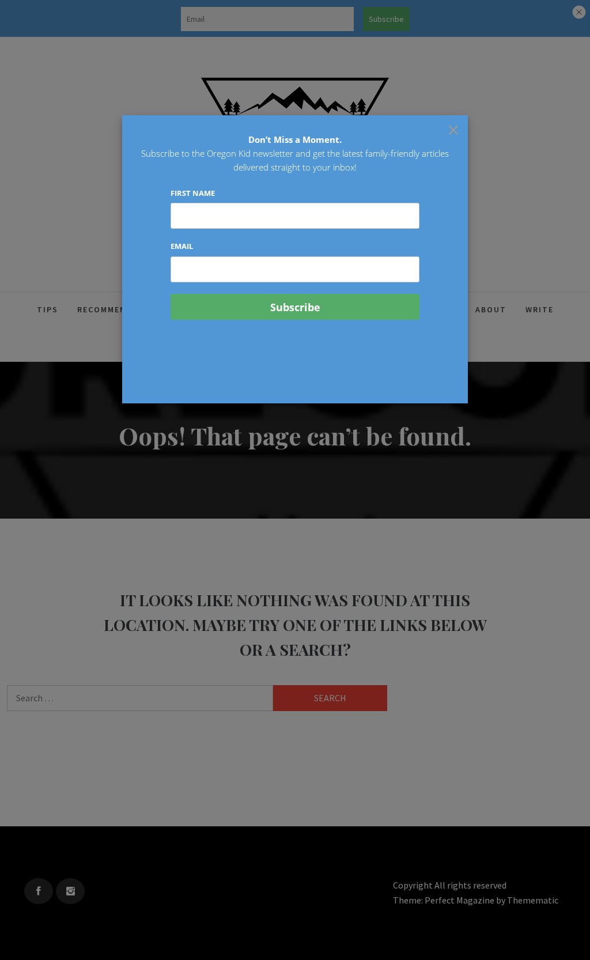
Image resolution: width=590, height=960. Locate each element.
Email (182, 246)
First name (193, 193)
